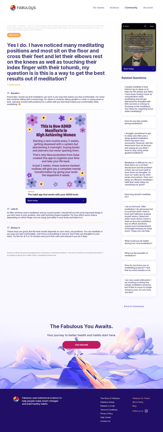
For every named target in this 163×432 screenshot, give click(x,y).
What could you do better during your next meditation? (138, 242)
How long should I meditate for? (138, 195)
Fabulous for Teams (141, 398)
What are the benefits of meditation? (136, 254)
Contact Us (105, 421)
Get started (81, 344)
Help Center (105, 417)
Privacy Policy (106, 413)
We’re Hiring (137, 402)
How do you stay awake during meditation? (136, 122)
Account (148, 7)
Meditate (21, 26)
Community (131, 7)
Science (114, 7)
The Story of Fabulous (110, 398)
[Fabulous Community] (23, 7)
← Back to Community (133, 306)
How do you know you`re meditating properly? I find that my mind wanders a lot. (138, 267)
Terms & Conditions (109, 409)
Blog (134, 406)
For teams (98, 7)
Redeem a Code (107, 406)
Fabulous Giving (107, 402)
